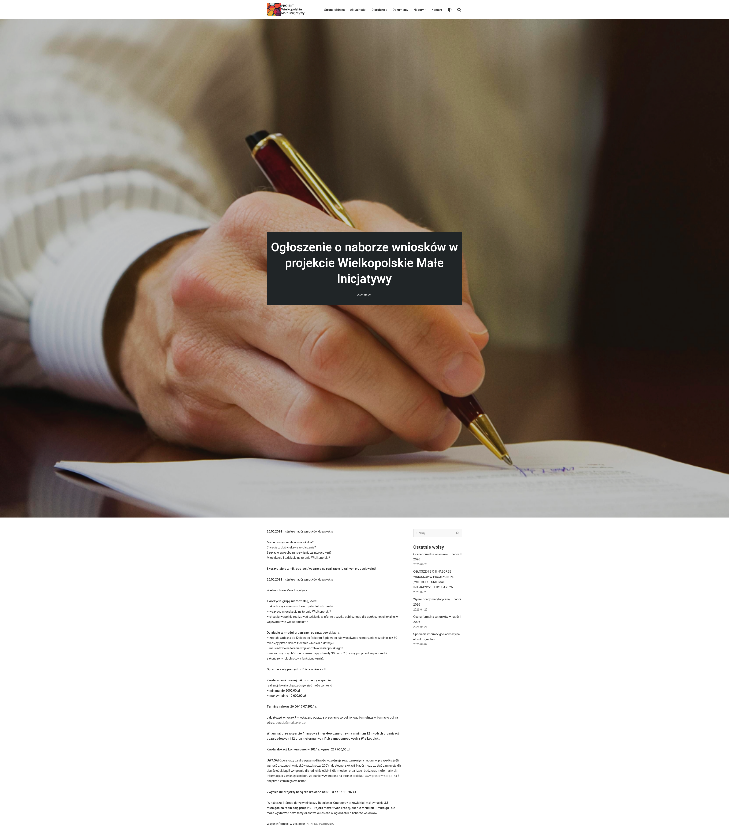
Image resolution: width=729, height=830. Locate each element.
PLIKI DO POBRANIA (320, 824)
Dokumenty (400, 10)
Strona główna (334, 10)
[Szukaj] (459, 10)
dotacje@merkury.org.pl (291, 722)
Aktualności (358, 10)
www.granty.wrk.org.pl (379, 776)
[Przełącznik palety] (449, 10)
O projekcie (379, 10)
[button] (425, 9)
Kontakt (437, 10)
